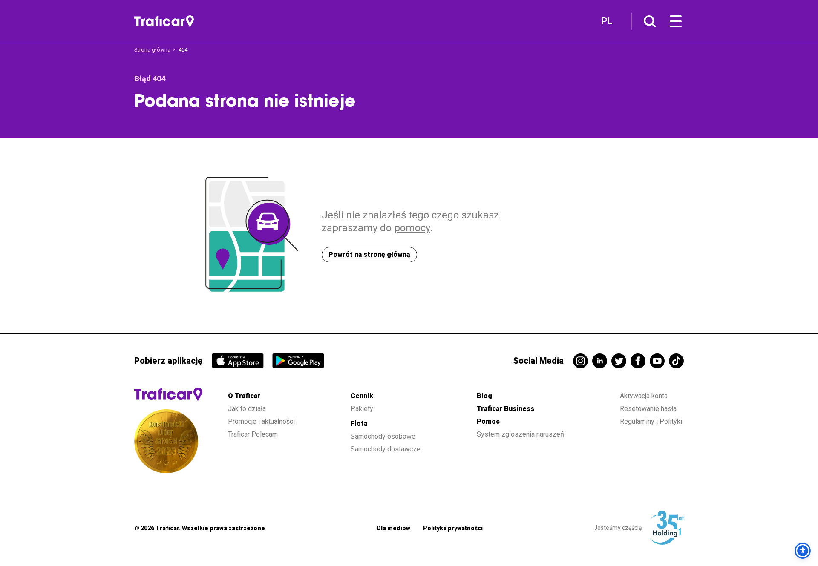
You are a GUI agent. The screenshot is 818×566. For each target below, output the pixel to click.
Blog (484, 396)
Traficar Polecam (253, 434)
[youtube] (657, 360)
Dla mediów (393, 528)
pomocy (412, 228)
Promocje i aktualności (261, 421)
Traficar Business (505, 409)
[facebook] (638, 360)
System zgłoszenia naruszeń (520, 434)
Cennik (362, 396)
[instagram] (580, 360)
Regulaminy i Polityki (652, 421)
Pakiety (362, 409)
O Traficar (244, 396)
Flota (359, 423)
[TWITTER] (618, 360)
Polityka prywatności (453, 528)
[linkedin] (599, 360)
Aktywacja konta (644, 396)
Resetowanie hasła (648, 409)
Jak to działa (247, 409)
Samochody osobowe (383, 436)
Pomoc (488, 421)
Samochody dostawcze (386, 449)
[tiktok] (676, 360)
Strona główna (152, 49)
